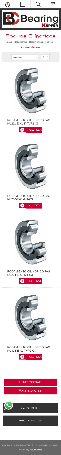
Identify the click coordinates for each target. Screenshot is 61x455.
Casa (9, 42)
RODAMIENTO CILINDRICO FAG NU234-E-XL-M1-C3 (28, 273)
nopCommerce (36, 450)
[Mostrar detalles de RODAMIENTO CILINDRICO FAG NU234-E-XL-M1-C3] (30, 242)
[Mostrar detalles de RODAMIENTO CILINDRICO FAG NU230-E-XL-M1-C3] (30, 166)
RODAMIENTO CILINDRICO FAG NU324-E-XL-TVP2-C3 (28, 349)
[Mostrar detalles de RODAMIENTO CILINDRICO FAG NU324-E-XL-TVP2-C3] (30, 317)
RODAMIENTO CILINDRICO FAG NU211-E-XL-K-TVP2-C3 (28, 122)
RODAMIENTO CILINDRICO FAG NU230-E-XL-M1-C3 (28, 197)
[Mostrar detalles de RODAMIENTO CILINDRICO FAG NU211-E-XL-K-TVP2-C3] (30, 90)
